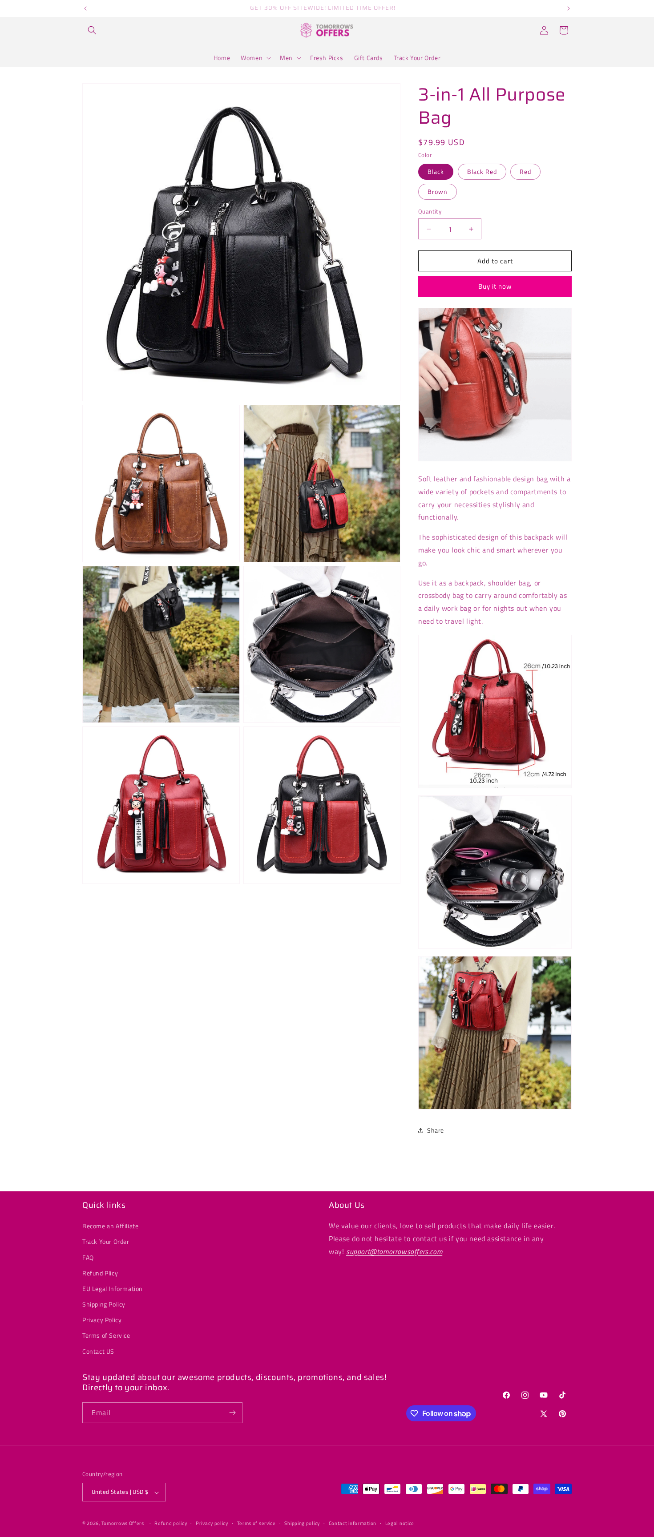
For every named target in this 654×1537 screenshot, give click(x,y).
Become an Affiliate (110, 1226)
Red (525, 171)
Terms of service (256, 1523)
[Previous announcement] (85, 8)
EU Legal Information (112, 1288)
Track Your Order (105, 1242)
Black (436, 171)
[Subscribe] (232, 1412)
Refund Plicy (100, 1273)
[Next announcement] (568, 8)
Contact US (98, 1351)
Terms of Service (106, 1335)
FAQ (88, 1257)
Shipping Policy (103, 1304)
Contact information (352, 1523)
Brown (438, 191)
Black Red (482, 171)
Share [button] (435, 1130)
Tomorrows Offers (122, 1523)
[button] (92, 30)
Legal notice (399, 1523)
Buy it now (495, 286)
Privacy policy (212, 1523)
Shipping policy (302, 1523)
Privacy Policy (101, 1320)
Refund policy (170, 1523)
